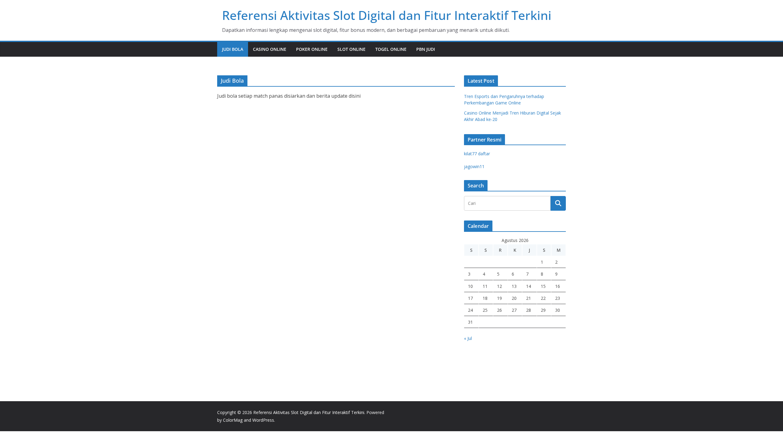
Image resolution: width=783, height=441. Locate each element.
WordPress (263, 420)
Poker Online (312, 49)
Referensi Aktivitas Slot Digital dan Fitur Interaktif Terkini (386, 15)
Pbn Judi (425, 49)
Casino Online (269, 49)
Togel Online (390, 49)
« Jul (468, 338)
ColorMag (233, 420)
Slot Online (351, 49)
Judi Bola (232, 49)
